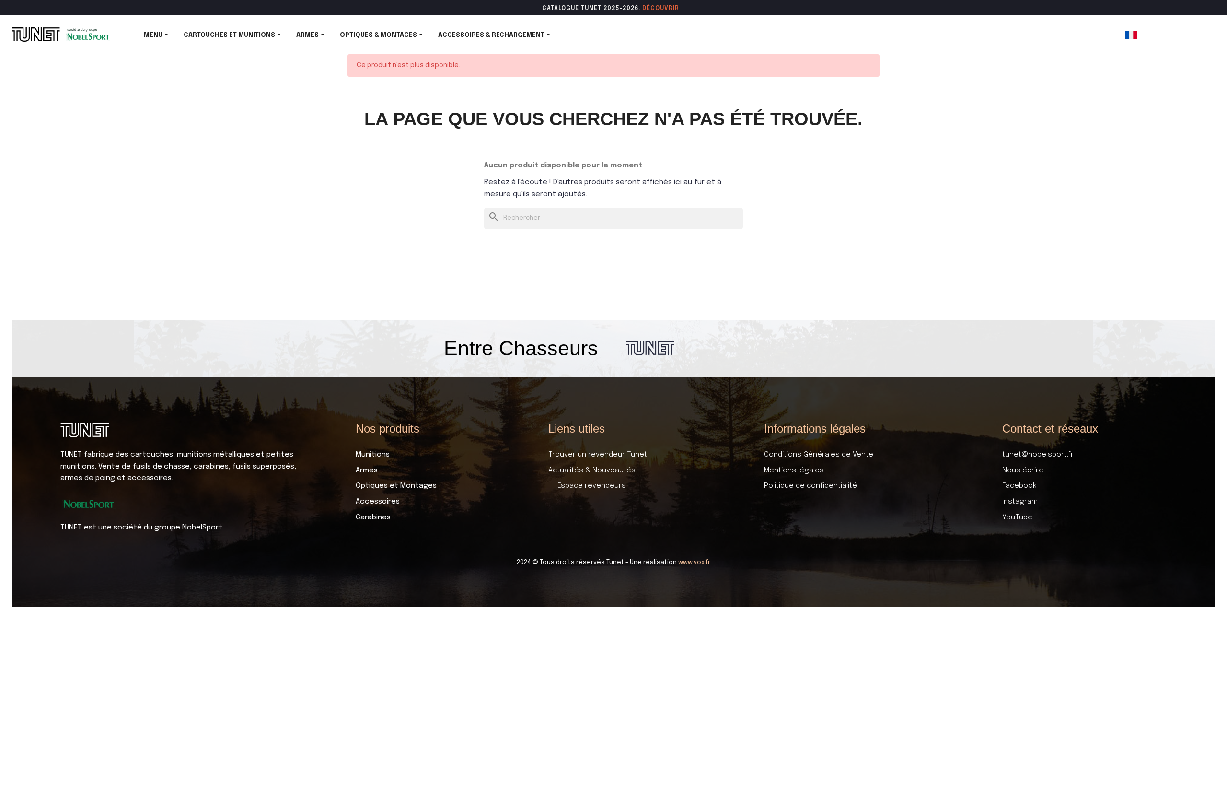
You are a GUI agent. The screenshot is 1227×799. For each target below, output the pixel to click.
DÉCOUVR (657, 9)
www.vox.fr (694, 562)
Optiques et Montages (396, 486)
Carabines (373, 517)
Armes (367, 470)
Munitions (373, 454)
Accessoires (378, 501)
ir (676, 9)
